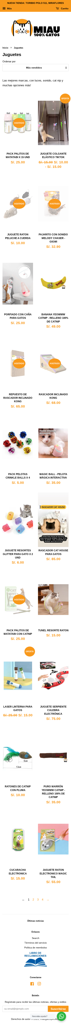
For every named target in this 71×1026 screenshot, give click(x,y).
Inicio (5, 48)
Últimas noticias (35, 921)
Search (35, 938)
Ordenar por (9, 61)
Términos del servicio (35, 942)
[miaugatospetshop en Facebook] (32, 984)
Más (9, 8)
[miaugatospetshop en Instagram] (39, 984)
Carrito (64, 8)
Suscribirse (58, 1009)
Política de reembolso (35, 947)
